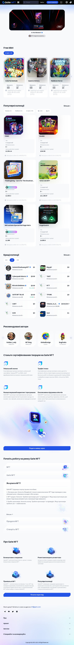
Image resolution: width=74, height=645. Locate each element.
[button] (3, 76)
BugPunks (62, 342)
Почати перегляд (37, 595)
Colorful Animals (11, 81)
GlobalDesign (46, 342)
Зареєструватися (52, 2)
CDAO (7, 136)
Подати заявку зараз (37, 448)
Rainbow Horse (56, 81)
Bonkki (42, 136)
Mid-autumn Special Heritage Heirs (18, 225)
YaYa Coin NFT (45, 181)
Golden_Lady (11, 342)
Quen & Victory (34, 81)
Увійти (42, 2)
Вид (59, 26)
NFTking (28, 342)
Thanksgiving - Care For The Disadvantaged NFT (19, 181)
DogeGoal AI (44, 225)
